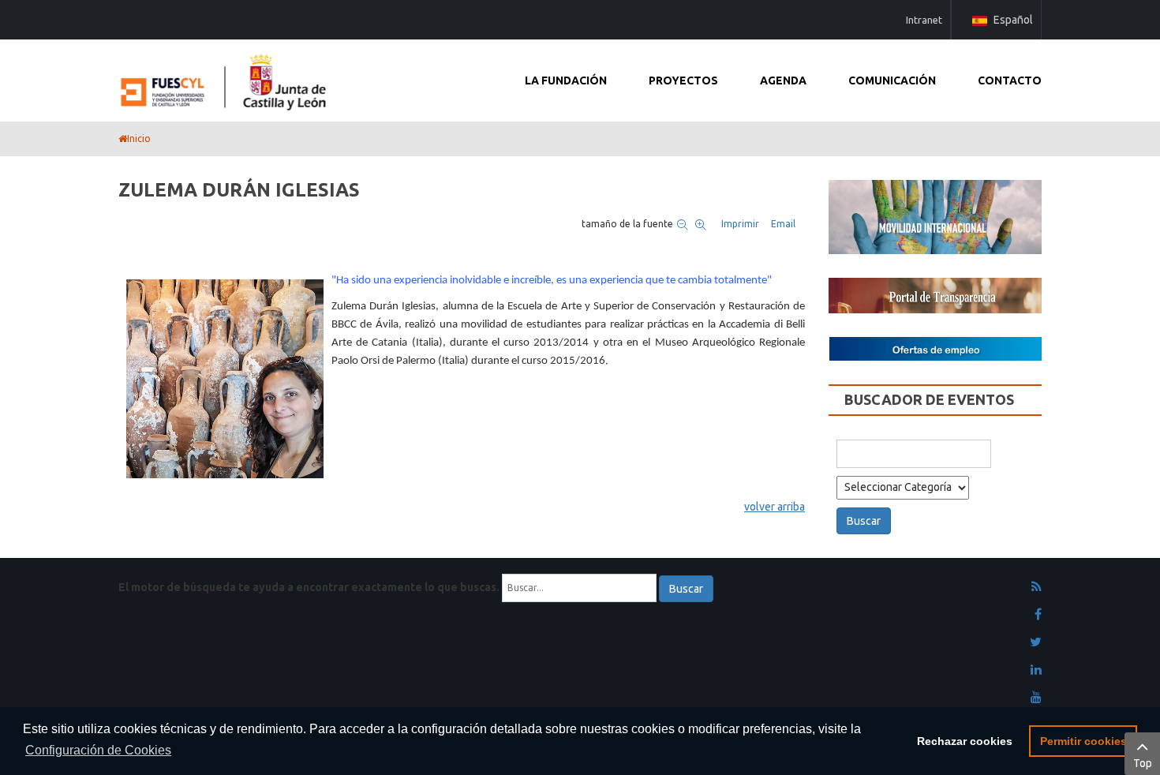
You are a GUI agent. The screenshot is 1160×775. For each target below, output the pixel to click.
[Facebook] (1038, 614)
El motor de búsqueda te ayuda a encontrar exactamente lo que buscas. (309, 587)
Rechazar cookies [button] (964, 741)
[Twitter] (1036, 642)
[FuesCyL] (224, 79)
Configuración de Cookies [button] (98, 750)
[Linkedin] (1036, 670)
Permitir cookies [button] (1083, 741)
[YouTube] (1036, 697)
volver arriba (774, 506)
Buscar (686, 588)
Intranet (924, 19)
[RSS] (1036, 587)
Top (1142, 763)
